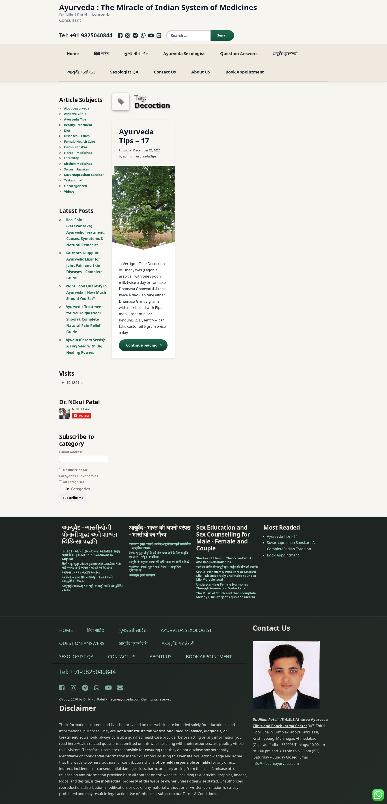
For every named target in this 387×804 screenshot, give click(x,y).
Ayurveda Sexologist (184, 53)
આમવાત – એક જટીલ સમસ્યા (81, 572)
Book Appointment (245, 72)
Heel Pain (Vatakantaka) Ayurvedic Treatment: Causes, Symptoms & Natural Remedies (85, 232)
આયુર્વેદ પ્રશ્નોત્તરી (81, 72)
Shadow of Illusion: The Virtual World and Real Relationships (224, 560)
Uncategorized (75, 186)
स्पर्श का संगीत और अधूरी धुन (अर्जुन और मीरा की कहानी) (227, 567)
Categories (80, 488)
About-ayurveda (77, 108)
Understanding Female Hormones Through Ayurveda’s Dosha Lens (222, 586)
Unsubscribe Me (75, 470)
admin (127, 156)
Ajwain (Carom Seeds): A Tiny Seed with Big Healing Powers (85, 346)
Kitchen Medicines (78, 164)
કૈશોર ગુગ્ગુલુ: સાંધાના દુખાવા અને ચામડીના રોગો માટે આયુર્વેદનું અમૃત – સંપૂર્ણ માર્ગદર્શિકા (91, 566)
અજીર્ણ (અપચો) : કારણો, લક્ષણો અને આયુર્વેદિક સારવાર (93, 588)
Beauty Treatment (78, 125)
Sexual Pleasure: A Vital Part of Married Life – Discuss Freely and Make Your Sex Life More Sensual (226, 576)
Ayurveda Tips (146, 156)
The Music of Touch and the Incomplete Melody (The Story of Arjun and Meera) (226, 595)
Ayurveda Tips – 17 (136, 136)
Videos (69, 191)
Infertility (71, 158)
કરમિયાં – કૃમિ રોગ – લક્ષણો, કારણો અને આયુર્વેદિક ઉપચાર (87, 579)
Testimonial (73, 180)
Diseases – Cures (77, 136)
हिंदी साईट (101, 53)
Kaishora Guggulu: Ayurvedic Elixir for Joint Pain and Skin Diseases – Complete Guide (84, 265)
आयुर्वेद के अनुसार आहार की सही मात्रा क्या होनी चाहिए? (159, 561)
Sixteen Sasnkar (76, 169)
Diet (67, 130)
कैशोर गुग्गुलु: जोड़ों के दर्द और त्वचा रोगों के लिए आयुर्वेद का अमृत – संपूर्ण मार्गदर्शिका (158, 555)
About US (200, 72)
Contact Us (165, 72)
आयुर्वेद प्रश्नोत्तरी (285, 53)
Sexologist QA (124, 72)
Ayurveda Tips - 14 (282, 536)
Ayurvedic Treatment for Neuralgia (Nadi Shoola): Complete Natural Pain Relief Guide (84, 319)
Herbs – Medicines (78, 153)
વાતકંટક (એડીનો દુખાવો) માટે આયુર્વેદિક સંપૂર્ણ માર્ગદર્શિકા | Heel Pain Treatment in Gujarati (91, 555)
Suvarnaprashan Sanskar (84, 174)
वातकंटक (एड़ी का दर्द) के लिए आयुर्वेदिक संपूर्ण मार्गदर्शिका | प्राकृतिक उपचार (159, 546)
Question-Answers (239, 53)
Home (73, 53)
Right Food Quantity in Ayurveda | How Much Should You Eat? (86, 292)
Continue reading (147, 345)
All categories (73, 482)
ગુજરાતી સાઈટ (136, 53)
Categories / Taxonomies (78, 476)
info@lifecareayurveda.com (276, 763)
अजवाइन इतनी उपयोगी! (142, 575)
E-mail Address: (71, 452)
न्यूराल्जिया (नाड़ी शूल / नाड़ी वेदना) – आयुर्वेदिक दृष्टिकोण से (155, 568)
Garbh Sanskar (75, 147)
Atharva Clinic (75, 114)
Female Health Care (79, 141)
